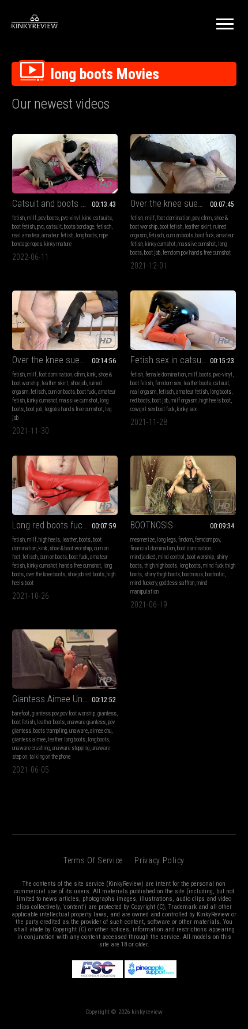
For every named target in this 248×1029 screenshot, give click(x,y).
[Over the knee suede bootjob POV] (183, 163)
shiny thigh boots (162, 574)
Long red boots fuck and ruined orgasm (65, 525)
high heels (49, 539)
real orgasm (143, 392)
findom (185, 539)
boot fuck (205, 235)
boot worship (200, 557)
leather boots (197, 383)
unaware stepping (70, 748)
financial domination (152, 548)
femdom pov (207, 539)
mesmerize (142, 539)
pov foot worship (78, 713)
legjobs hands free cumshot (73, 409)
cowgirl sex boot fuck (152, 409)
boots (53, 218)
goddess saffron (176, 583)
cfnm (206, 218)
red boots (140, 400)
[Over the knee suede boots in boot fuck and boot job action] (65, 320)
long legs (166, 539)
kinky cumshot (160, 244)
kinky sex (187, 409)
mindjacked (143, 557)
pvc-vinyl (70, 218)
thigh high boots (160, 565)
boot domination (194, 548)
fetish (18, 218)
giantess (107, 713)
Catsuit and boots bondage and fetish (65, 203)
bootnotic (214, 574)
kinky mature (58, 244)
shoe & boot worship (71, 548)
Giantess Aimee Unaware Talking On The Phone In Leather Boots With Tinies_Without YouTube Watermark (65, 699)
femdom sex (168, 383)
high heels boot (215, 400)
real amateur (25, 235)
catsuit (54, 226)
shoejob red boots (85, 574)
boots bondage (79, 226)
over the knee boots (45, 574)
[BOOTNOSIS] (183, 485)
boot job (152, 252)
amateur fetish (57, 235)
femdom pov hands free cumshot (197, 252)
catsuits (102, 218)
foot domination (173, 218)
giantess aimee (29, 739)
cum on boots (179, 235)
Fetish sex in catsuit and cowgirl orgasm (183, 360)
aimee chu (100, 731)
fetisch (103, 226)
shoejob (78, 383)
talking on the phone (49, 757)
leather (69, 539)
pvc (40, 226)
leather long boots (66, 739)
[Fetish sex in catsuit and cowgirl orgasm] (183, 320)
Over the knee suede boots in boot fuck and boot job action (65, 360)
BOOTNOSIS (151, 525)
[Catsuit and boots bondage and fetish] (65, 163)
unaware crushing (31, 748)
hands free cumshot (80, 565)
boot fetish (23, 226)
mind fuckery (143, 583)
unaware (78, 731)
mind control (171, 557)
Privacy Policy (159, 860)
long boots (86, 235)
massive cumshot (197, 244)
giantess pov (45, 713)
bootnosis (192, 574)
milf (31, 218)
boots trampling (50, 731)
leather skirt (198, 226)
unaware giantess (86, 722)
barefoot (20, 713)
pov (42, 218)
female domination (165, 374)
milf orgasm (184, 400)
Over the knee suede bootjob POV (183, 203)
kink (86, 218)
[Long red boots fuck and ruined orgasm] (65, 485)
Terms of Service (93, 860)
